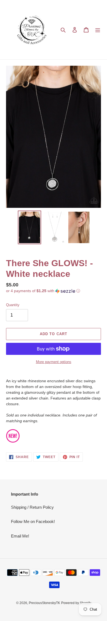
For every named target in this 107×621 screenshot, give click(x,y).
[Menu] (97, 30)
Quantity (12, 305)
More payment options (53, 362)
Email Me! (20, 536)
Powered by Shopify (76, 603)
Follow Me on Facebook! (33, 521)
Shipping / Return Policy (32, 507)
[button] (43, 291)
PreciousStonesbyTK (44, 603)
